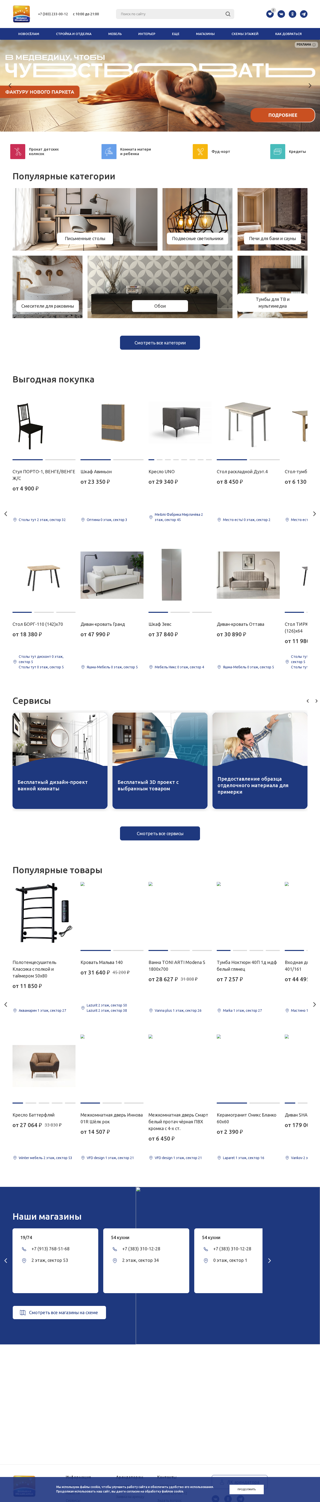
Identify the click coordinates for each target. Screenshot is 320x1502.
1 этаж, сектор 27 (52, 1011)
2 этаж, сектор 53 (58, 1158)
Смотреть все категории (160, 342)
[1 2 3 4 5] (44, 1066)
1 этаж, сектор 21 (119, 1158)
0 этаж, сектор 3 (113, 520)
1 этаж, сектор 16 (250, 1158)
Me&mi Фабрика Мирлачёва (177, 515)
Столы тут (27, 520)
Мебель (115, 34)
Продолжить (247, 1489)
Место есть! (233, 520)
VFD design (95, 1158)
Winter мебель (31, 1158)
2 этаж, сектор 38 (112, 1011)
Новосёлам (28, 34)
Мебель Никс (165, 667)
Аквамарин (28, 1011)
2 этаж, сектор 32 (51, 520)
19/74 (26, 1237)
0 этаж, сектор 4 (190, 667)
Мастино (298, 1011)
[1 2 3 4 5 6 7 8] (180, 422)
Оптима (93, 520)
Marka (227, 1011)
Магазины (205, 34)
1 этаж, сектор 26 (187, 1011)
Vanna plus (163, 1011)
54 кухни (120, 1237)
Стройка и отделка (74, 34)
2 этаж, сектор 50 (112, 1005)
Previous (10, 85)
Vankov (296, 1158)
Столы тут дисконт (35, 657)
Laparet (229, 1158)
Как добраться (288, 34)
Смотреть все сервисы (160, 833)
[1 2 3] (44, 575)
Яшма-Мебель (98, 667)
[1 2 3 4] (248, 913)
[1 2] (44, 422)
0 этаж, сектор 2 (257, 520)
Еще (176, 34)
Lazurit (92, 1005)
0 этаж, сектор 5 (50, 667)
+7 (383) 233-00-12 (53, 14)
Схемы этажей (245, 34)
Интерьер (146, 34)
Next (309, 85)
